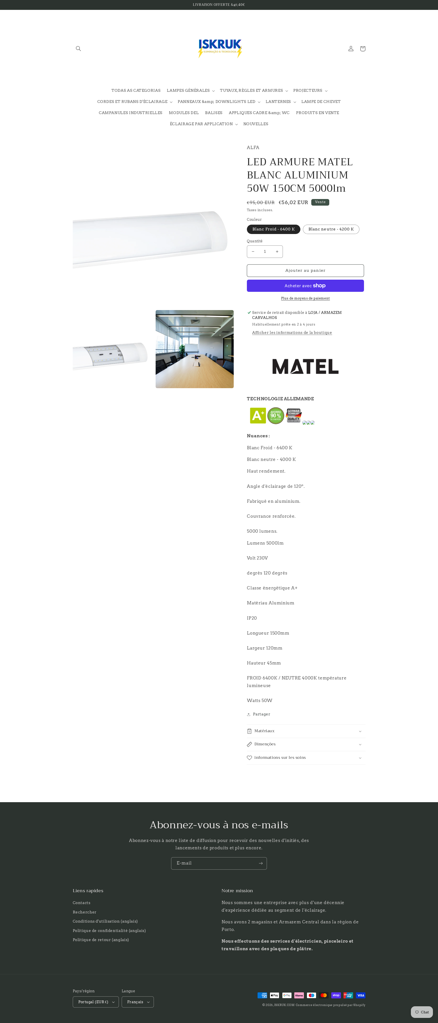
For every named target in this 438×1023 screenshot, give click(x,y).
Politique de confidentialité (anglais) (109, 930)
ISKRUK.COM (284, 1005)
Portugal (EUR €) (93, 1002)
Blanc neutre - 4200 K (331, 229)
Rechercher (85, 912)
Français (135, 1002)
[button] (78, 49)
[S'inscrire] (261, 863)
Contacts (81, 903)
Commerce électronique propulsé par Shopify (331, 1005)
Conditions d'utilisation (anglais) (105, 921)
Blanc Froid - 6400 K (273, 229)
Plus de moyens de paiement (305, 298)
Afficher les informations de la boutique (292, 332)
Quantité (255, 241)
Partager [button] (261, 714)
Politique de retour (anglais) (101, 940)
